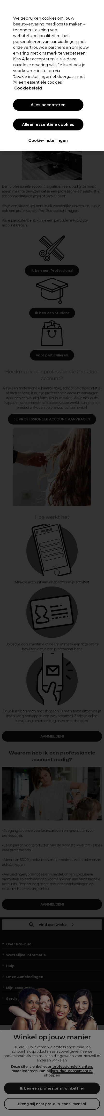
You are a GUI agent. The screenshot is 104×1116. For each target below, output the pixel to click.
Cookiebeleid (28, 88)
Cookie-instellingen (48, 140)
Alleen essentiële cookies (48, 124)
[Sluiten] (96, 7)
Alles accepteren (48, 105)
